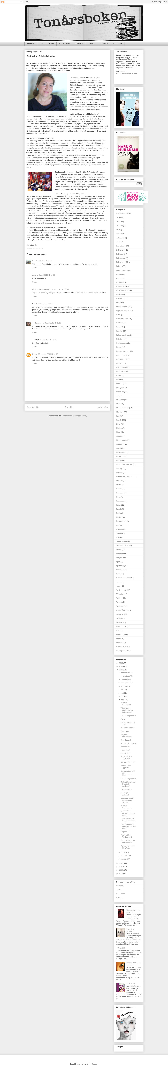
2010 (121, 867)
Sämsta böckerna (123, 578)
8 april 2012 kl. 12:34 (60, 289)
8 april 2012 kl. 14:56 (44, 304)
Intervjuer (79, 44)
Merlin (123, 719)
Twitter (118, 890)
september (125, 683)
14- (117, 218)
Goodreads (120, 894)
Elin (41, 44)
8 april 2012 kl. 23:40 (48, 340)
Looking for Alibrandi (125, 794)
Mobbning (120, 444)
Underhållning (121, 610)
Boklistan (119, 254)
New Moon (120, 452)
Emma (34, 354)
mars (123, 852)
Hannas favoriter (122, 351)
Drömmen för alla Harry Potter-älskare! (127, 800)
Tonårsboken (121, 590)
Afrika (118, 230)
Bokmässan (120, 258)
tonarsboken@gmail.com (126, 73)
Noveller (119, 456)
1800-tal (119, 226)
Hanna (51, 44)
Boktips (119, 266)
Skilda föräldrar (122, 545)
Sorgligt (119, 558)
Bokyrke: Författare (128, 762)
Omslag (119, 469)
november (125, 676)
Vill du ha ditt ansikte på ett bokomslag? (127, 710)
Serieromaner (121, 541)
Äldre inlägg (103, 407)
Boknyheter (120, 262)
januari (124, 859)
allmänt (122, 214)
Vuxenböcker (121, 626)
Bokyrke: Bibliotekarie (126, 807)
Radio (118, 513)
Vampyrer (120, 614)
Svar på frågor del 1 (128, 779)
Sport (118, 562)
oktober (124, 679)
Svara (34, 267)
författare (119, 339)
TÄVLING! (121, 948)
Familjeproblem (122, 319)
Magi (118, 432)
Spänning (120, 566)
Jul (117, 396)
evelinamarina (38, 323)
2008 (121, 873)
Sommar (119, 554)
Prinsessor (120, 501)
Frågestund (125, 832)
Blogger (95, 1064)
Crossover (120, 282)
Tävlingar (92, 44)
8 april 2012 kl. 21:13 (53, 323)
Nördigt (119, 460)
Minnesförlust (121, 440)
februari (124, 856)
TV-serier (119, 594)
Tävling (119, 602)
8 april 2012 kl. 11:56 (47, 275)
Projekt (119, 509)
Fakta (118, 315)
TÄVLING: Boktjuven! (130, 930)
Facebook (117, 44)
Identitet (119, 383)
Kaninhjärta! (125, 731)
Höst (118, 379)
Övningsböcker (122, 651)
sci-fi (118, 537)
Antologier (120, 238)
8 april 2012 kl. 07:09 (44, 261)
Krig (117, 416)
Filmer (118, 327)
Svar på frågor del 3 (128, 716)
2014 (121, 663)
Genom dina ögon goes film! (133, 964)
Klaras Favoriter (122, 408)
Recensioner (64, 44)
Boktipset (119, 898)
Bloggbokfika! (126, 747)
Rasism (119, 517)
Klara (118, 404)
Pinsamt (119, 481)
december (125, 673)
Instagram (120, 388)
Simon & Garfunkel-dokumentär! (128, 842)
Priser (118, 505)
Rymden (119, 529)
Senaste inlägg (33, 407)
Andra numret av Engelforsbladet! (128, 820)
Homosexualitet (122, 371)
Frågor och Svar (122, 335)
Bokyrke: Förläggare (126, 704)
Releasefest (120, 525)
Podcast (119, 493)
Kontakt (104, 44)
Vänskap (119, 635)
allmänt (119, 234)
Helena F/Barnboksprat (42, 289)
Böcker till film (121, 270)
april (123, 700)
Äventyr (119, 643)
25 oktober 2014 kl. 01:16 (48, 354)
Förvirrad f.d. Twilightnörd (126, 836)
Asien (118, 242)
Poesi (118, 497)
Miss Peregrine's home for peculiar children (128, 826)
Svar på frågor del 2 (128, 743)
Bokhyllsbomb (126, 740)
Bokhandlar (120, 250)
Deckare (119, 294)
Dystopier (120, 298)
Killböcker (120, 400)
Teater (118, 586)
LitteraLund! (125, 750)
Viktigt (118, 618)
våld (117, 630)
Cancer (119, 274)
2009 (121, 870)
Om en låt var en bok (124, 464)
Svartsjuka (120, 570)
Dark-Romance (122, 290)
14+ (117, 222)
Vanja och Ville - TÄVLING (127, 758)
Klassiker (119, 412)
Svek (118, 574)
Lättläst (119, 428)
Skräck (119, 549)
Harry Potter (121, 355)
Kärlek (118, 420)
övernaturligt (121, 647)
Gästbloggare (121, 343)
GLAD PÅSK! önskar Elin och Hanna (128, 813)
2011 (121, 863)
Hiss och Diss (121, 367)
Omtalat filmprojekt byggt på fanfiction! (128, 784)
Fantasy (119, 323)
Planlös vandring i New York (127, 847)
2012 (121, 670)
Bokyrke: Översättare (126, 736)
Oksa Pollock (126, 753)
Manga (119, 436)
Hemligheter (121, 359)
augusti (124, 686)
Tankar (119, 582)
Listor (118, 424)
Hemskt (119, 363)
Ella (33, 261)
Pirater (118, 485)
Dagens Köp (121, 286)
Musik (118, 448)
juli (122, 690)
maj (122, 696)
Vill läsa (119, 622)
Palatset (119, 473)
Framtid (119, 331)
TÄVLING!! (130, 984)
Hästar (118, 375)
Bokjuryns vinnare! (128, 728)
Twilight (119, 598)
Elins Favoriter (121, 307)
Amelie (35, 275)
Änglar (118, 638)
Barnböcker (120, 246)
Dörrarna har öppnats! (126, 767)
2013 (121, 666)
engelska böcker (122, 311)
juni (122, 693)
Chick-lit (119, 278)
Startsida (31, 44)
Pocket (119, 489)
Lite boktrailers (126, 789)
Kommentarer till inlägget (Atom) (74, 416)
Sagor (118, 533)
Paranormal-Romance (124, 477)
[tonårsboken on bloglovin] (126, 1039)
